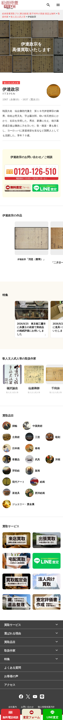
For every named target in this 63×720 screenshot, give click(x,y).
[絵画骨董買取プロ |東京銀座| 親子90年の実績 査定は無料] (10, 5)
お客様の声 (11, 676)
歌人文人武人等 (11, 82)
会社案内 (12, 706)
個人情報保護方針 (46, 706)
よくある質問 (12, 667)
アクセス (9, 684)
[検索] (48, 5)
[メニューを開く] (58, 5)
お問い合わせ (27, 706)
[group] (31, 319)
